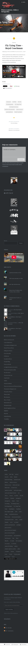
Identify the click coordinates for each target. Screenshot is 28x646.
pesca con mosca (8, 535)
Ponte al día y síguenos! (12, 594)
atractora (9, 101)
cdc (19, 493)
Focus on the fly (7, 364)
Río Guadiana (19, 540)
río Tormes (13, 543)
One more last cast (8, 375)
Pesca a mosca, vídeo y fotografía (9, 11)
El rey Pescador (7, 353)
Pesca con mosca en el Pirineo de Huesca (13, 386)
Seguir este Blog (9, 609)
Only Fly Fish (6, 378)
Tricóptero (18, 551)
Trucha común (17, 554)
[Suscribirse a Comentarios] (4, 630)
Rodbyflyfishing (7, 416)
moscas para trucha (9, 519)
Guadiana (18, 509)
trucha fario (7, 556)
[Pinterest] (9, 193)
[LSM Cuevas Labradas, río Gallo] (14, 276)
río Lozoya (7, 543)
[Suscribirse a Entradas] (4, 627)
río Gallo (12, 540)
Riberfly (6, 540)
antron (16, 474)
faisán (13, 501)
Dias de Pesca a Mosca (9, 348)
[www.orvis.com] (14, 210)
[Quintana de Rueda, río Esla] (14, 270)
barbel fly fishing (8, 479)
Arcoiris (6, 477)
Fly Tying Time (18, 104)
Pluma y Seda (7, 394)
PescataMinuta (12, 51)
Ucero (13, 556)
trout (6, 554)
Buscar (5, 240)
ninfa (16, 519)
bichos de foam (16, 485)
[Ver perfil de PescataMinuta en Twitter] (6, 193)
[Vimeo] (12, 193)
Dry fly (19, 101)
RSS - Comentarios (9, 630)
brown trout (14, 487)
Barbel (15, 477)
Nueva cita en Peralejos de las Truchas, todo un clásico (15, 291)
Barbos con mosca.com (9, 339)
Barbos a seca (8, 485)
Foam (6, 509)
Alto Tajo (11, 474)
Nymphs (6, 522)
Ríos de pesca (7, 397)
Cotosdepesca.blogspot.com (10, 345)
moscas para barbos (16, 517)
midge (6, 514)
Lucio (20, 511)
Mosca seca (7, 517)
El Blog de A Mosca (8, 350)
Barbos (6, 482)
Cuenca (11, 495)
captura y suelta (8, 490)
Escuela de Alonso (8, 358)
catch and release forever (10, 493)
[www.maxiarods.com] (14, 215)
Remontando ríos (8, 402)
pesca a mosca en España (10, 530)
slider (18, 548)
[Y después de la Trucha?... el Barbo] (14, 295)
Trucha (10, 554)
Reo (13, 538)
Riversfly (6, 413)
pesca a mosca (20, 109)
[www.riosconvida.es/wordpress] (14, 229)
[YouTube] (10, 193)
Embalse (12, 498)
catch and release (18, 490)
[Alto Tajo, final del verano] (14, 282)
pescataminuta (9, 112)
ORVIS (5, 380)
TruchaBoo (6, 419)
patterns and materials (10, 109)
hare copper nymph (9, 511)
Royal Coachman (18, 112)
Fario (17, 501)
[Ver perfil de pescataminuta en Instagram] (7, 193)
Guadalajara (11, 509)
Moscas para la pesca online (10, 369)
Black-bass (7, 487)
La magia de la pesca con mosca (10, 367)
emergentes (7, 501)
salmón (16, 546)
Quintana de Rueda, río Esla (15, 272)
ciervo (6, 495)
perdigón (19, 524)
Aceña (6, 474)
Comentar (21, 159)
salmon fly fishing (9, 546)
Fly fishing (7, 503)
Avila (11, 477)
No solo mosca (7, 372)
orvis (11, 522)
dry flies (14, 101)
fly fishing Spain (9, 104)
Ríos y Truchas (7, 399)
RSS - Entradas (8, 627)
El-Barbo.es (6, 356)
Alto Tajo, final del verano (14, 284)
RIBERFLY (6, 410)
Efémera (7, 498)
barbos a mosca (13, 482)
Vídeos (14, 42)
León (16, 511)
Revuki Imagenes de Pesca (9, 408)
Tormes (12, 551)
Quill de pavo (8, 538)
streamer (7, 551)
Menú (24, 2)
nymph (20, 519)
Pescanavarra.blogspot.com (10, 389)
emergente (18, 498)
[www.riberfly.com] (14, 202)
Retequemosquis (7, 405)
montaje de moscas (14, 106)
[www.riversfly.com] (14, 221)
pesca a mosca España (10, 532)
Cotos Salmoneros (8, 342)
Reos (17, 538)
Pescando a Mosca (8, 391)
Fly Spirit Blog (7, 361)
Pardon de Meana (8, 383)
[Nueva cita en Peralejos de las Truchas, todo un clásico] (14, 288)
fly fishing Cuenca (15, 503)
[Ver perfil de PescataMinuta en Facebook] (4, 193)
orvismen (16, 522)
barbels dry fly (17, 479)
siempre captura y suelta (10, 548)
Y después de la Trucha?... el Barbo (15, 298)
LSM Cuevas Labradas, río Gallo (16, 278)
